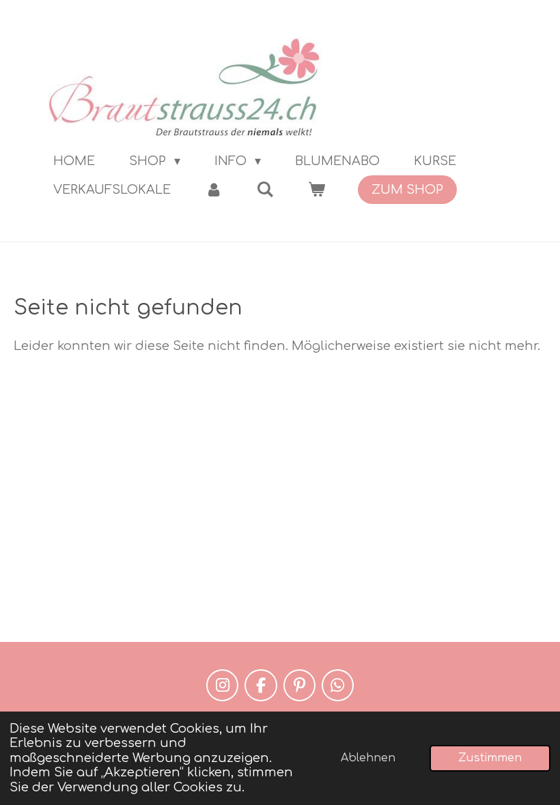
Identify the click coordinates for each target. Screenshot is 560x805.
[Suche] (264, 189)
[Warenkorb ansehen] (316, 189)
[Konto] (213, 189)
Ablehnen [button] (368, 758)
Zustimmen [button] (490, 758)
